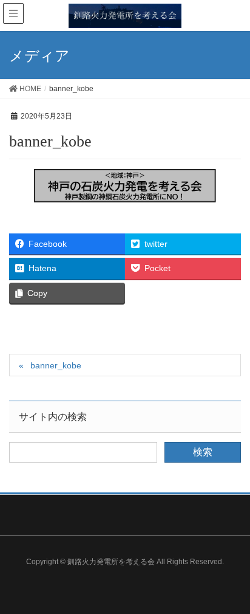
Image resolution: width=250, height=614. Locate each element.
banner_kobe (55, 365)
